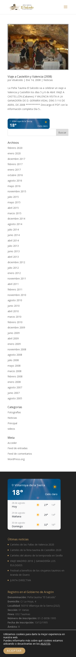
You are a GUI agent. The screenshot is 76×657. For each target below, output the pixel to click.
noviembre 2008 (17, 349)
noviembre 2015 (17, 191)
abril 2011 (13, 284)
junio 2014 (14, 235)
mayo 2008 (14, 365)
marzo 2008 (14, 371)
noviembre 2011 (17, 278)
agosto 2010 (15, 300)
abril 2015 (13, 207)
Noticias (48, 80)
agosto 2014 (15, 224)
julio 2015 (13, 196)
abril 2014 (13, 240)
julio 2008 (13, 360)
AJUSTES (45, 643)
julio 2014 (13, 229)
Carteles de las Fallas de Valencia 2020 (32, 544)
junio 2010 (14, 305)
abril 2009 (13, 338)
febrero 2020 (15, 148)
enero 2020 (14, 153)
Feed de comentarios (20, 453)
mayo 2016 (14, 186)
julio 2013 (13, 245)
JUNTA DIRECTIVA (20, 580)
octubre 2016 (15, 175)
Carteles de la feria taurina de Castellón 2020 (35, 550)
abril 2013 (13, 256)
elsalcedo (17, 80)
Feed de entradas (18, 448)
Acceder (12, 443)
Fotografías (14, 412)
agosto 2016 (15, 180)
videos (11, 428)
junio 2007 (14, 393)
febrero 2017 (15, 164)
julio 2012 (13, 267)
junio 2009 (14, 333)
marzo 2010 (14, 316)
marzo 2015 (14, 213)
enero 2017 (14, 169)
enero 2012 (14, 273)
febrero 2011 (15, 289)
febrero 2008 (15, 376)
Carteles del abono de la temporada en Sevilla (36, 555)
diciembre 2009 (16, 327)
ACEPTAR (14, 650)
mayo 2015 (14, 202)
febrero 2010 (15, 322)
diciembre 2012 (16, 262)
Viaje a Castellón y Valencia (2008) (30, 76)
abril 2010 (13, 311)
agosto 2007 (15, 387)
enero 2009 (14, 344)
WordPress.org (16, 459)
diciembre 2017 (16, 158)
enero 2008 (14, 382)
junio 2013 (14, 251)
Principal (12, 423)
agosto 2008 (15, 354)
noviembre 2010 (17, 295)
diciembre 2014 (16, 218)
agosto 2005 (15, 398)
